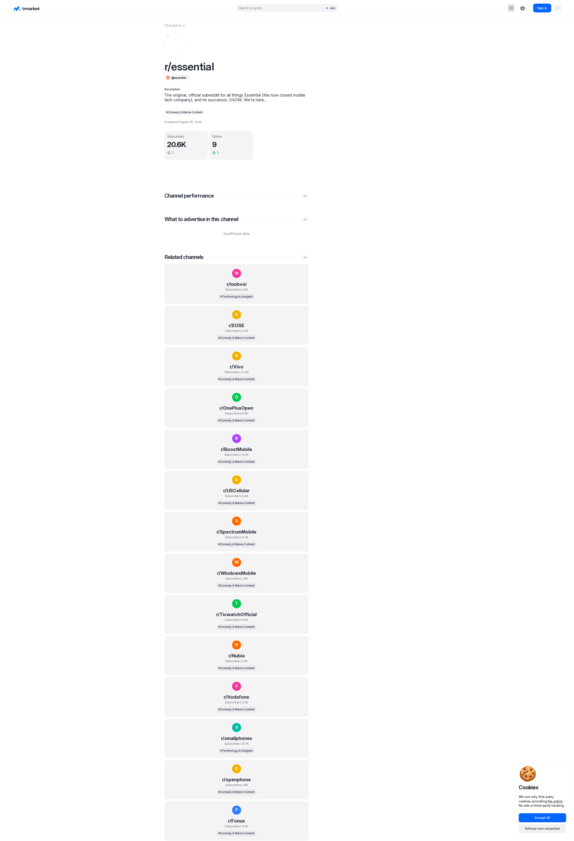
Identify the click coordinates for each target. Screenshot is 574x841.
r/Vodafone (236, 697)
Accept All (542, 818)
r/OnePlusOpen (236, 408)
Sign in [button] (542, 8)
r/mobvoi (237, 284)
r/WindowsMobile (236, 573)
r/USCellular (236, 490)
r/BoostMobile (236, 449)
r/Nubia (236, 655)
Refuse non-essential (542, 828)
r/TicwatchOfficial (236, 614)
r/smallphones (236, 738)
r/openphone (236, 779)
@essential (178, 77)
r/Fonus (236, 821)
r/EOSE (236, 325)
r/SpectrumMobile (236, 532)
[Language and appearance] (557, 8)
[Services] (511, 8)
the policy (555, 801)
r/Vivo (236, 367)
